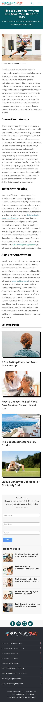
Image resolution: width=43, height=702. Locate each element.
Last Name (7, 520)
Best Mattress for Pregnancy (13, 648)
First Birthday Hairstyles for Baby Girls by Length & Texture (27, 580)
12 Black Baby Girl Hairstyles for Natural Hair (27, 568)
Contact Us (31, 691)
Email (5, 529)
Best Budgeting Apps (10, 653)
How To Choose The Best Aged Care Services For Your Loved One (19, 405)
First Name (7, 512)
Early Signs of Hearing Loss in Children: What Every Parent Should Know (27, 605)
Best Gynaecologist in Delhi (12, 684)
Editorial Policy (18, 694)
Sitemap (31, 694)
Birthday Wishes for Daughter (13, 668)
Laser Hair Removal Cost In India (14, 673)
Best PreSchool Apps (10, 658)
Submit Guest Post (14, 691)
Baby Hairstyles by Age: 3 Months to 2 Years (26, 593)
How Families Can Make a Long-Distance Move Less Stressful (27, 555)
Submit (7, 539)
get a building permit (20, 281)
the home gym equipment (24, 245)
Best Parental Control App (12, 643)
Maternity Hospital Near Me (12, 678)
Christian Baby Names (10, 663)
